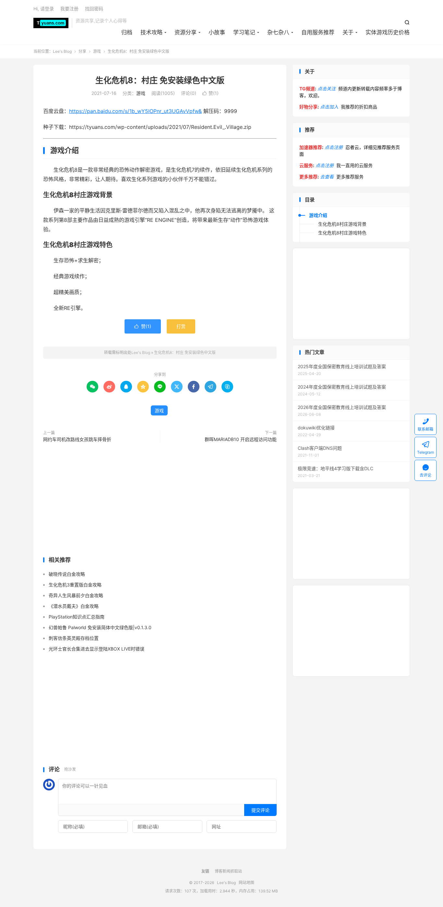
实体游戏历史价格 (387, 32)
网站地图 (246, 882)
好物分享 (308, 106)
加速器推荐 (310, 147)
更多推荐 (308, 176)
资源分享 (185, 32)
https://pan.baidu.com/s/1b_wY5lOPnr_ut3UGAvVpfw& (135, 111)
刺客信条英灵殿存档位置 (74, 638)
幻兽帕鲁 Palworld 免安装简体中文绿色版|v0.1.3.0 (100, 627)
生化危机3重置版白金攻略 (75, 584)
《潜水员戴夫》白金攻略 (74, 606)
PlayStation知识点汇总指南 (76, 616)
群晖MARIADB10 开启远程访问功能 (241, 439)
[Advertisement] (160, 501)
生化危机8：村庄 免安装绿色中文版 (159, 80)
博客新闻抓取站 (228, 871)
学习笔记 (244, 32)
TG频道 (307, 88)
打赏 (181, 326)
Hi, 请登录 (43, 8)
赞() (210, 93)
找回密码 (94, 8)
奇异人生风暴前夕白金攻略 (76, 595)
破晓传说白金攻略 (67, 574)
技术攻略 (151, 32)
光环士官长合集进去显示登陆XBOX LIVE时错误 (96, 649)
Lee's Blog (50, 23)
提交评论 (260, 810)
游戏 (97, 51)
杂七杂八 (278, 32)
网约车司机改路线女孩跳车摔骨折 (77, 439)
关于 (347, 32)
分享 (82, 51)
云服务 (306, 165)
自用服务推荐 (317, 32)
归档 (126, 32)
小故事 (217, 32)
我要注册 (69, 8)
